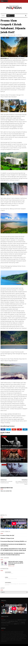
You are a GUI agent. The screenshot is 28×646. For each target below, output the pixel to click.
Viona (6, 577)
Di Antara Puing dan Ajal (7, 535)
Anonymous (8, 572)
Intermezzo (4, 436)
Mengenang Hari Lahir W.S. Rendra (12, 445)
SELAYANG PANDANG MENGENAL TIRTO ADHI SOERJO (12, 473)
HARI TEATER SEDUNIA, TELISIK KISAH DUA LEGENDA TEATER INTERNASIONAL (14, 459)
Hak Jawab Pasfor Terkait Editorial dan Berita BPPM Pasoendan (15, 563)
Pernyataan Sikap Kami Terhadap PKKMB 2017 (14, 541)
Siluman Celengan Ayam (7, 538)
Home (3, 15)
